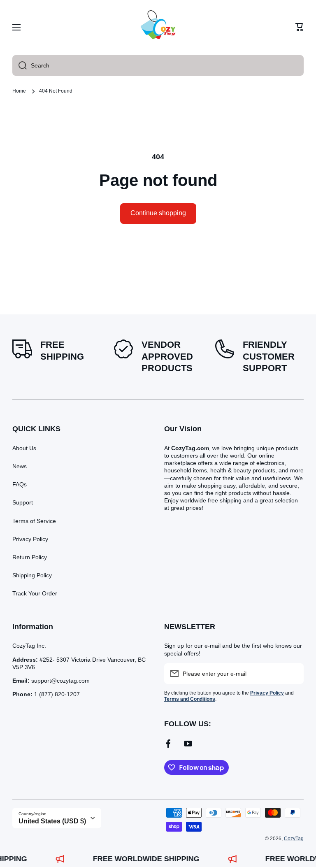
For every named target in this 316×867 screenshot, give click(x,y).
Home (19, 91)
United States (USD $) (52, 821)
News (19, 466)
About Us (24, 448)
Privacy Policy (30, 539)
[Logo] (158, 27)
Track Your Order (34, 593)
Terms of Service (34, 521)
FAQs (19, 484)
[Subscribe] (293, 673)
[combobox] (158, 65)
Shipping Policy (32, 575)
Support (22, 502)
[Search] (19, 65)
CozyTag (294, 838)
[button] (299, 27)
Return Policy (29, 557)
